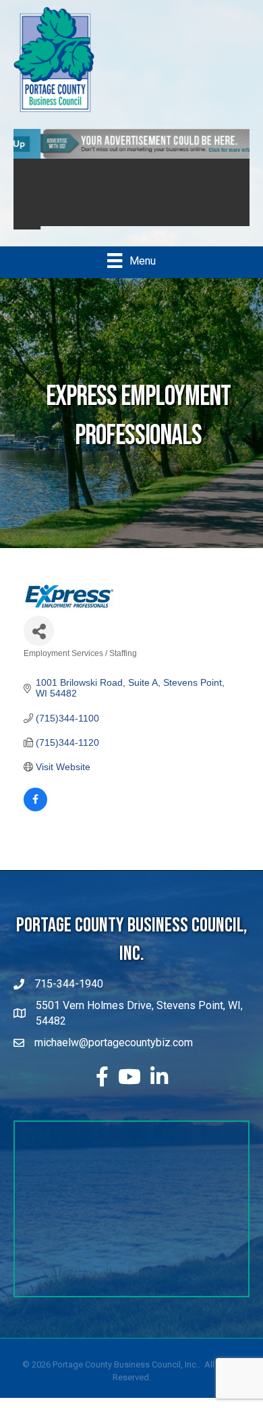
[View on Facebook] (35, 804)
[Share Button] (39, 627)
